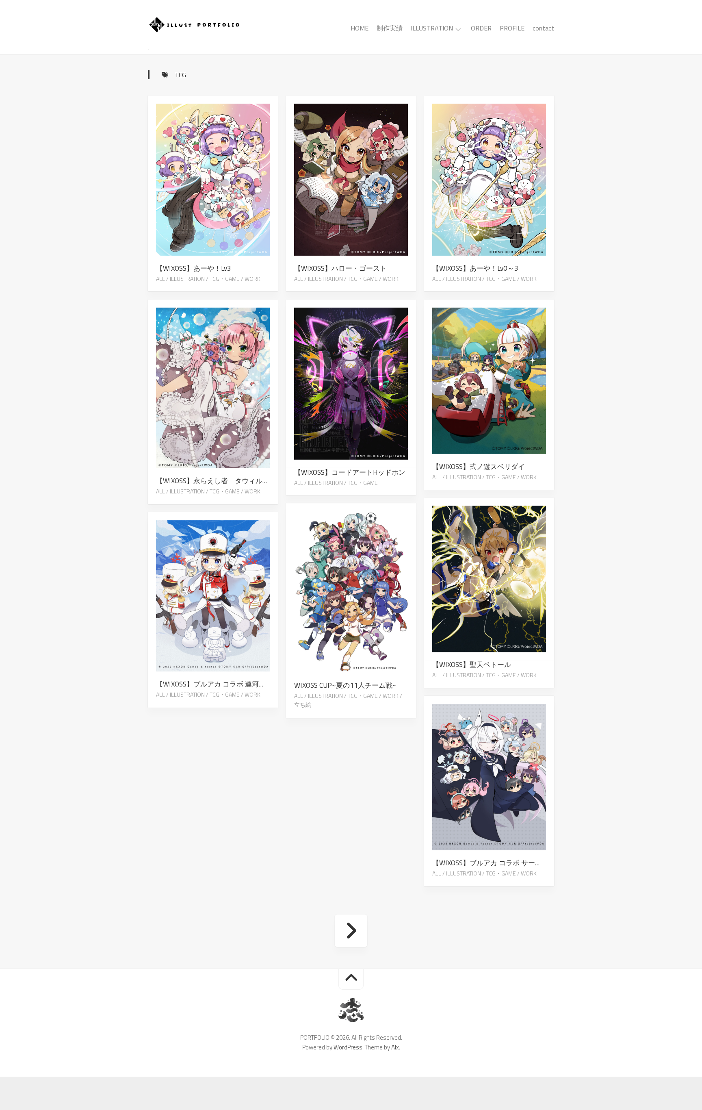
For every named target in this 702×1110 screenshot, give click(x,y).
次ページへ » (351, 931)
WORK (252, 278)
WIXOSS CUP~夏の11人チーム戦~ (345, 685)
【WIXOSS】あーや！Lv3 (193, 268)
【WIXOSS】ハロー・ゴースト (340, 268)
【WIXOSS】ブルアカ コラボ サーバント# (493, 862)
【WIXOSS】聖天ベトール (471, 664)
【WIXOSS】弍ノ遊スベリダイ (478, 466)
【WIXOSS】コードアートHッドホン (349, 471)
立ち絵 (302, 705)
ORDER (481, 28)
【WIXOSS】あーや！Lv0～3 (475, 268)
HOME (359, 28)
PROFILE (512, 28)
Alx (395, 1047)
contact (543, 28)
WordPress (348, 1047)
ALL (160, 278)
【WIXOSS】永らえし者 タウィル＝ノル (217, 480)
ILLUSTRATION (432, 28)
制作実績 (390, 28)
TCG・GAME (225, 278)
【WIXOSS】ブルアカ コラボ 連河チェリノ (217, 684)
